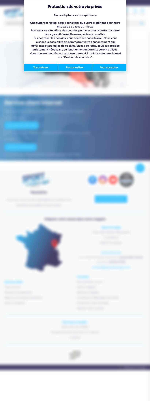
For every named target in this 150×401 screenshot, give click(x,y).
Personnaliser (75, 67)
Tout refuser (41, 67)
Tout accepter (109, 67)
